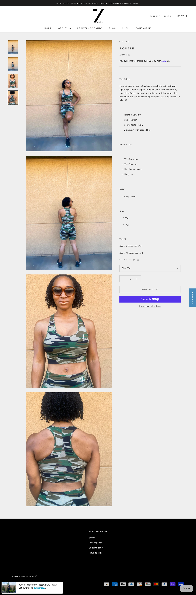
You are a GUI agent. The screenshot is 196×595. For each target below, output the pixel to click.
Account (155, 16)
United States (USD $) (24, 576)
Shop (125, 28)
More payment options (150, 306)
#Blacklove (39, 588)
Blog (112, 28)
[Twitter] (134, 260)
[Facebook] (130, 260)
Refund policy (95, 552)
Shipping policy (96, 547)
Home (48, 28)
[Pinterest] (138, 260)
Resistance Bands (89, 28)
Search (168, 16)
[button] (192, 297)
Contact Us (144, 28)
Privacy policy (95, 542)
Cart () (182, 16)
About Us (64, 28)
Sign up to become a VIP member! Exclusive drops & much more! (98, 3)
